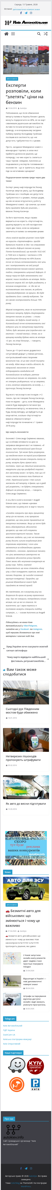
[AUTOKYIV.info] (13, 1126)
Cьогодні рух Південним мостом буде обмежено (22, 710)
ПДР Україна (9, 1030)
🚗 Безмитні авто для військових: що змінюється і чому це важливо (23, 918)
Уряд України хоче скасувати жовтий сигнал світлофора (27, 648)
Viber (26, 625)
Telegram (33, 625)
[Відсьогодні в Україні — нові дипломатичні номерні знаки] (12, 983)
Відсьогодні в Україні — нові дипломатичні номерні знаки (26, 10)
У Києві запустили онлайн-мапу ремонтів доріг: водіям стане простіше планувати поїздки (34, 961)
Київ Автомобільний (12, 1025)
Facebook (24, 629)
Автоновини (12, 79)
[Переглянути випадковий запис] (45, 34)
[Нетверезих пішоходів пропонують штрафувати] (26, 729)
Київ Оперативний (11, 1043)
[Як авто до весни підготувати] (26, 777)
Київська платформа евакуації (17, 1039)
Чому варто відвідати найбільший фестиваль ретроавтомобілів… (26, 659)
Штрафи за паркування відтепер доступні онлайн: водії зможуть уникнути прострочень (34, 1000)
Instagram (37, 629)
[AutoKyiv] (6, 34)
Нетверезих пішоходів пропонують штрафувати (23, 758)
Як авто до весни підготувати (26, 803)
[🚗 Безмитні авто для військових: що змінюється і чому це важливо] (26, 889)
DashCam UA (9, 1034)
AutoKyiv (23, 108)
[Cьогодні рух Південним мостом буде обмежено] (26, 682)
